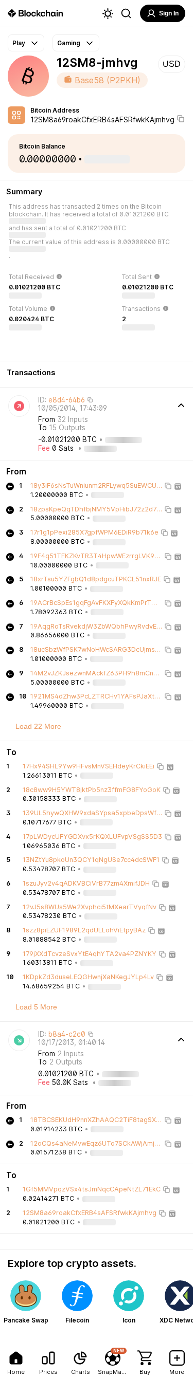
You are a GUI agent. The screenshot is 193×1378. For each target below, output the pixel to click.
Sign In (169, 13)
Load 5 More (36, 1007)
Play (18, 43)
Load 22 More (38, 726)
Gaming (68, 43)
